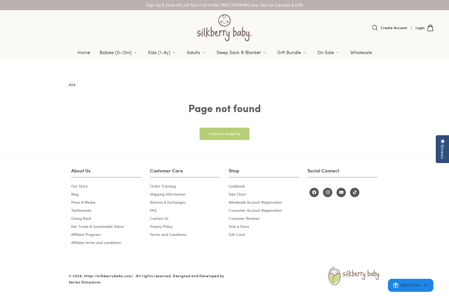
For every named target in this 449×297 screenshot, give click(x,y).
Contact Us (159, 218)
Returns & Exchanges (168, 201)
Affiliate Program (86, 234)
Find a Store (239, 226)
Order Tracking (163, 185)
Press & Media (83, 201)
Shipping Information (168, 193)
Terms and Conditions (168, 234)
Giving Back (81, 218)
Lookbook (237, 185)
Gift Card (237, 234)
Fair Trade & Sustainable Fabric (97, 226)
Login (420, 27)
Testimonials (81, 210)
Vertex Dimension (85, 282)
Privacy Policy (161, 226)
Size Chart (237, 193)
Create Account (394, 27)
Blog (75, 193)
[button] (119, 52)
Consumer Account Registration (255, 210)
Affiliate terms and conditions (96, 242)
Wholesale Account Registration (255, 201)
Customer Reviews (244, 218)
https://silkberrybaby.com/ (109, 276)
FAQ (153, 210)
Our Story (79, 185)
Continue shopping (224, 133)
